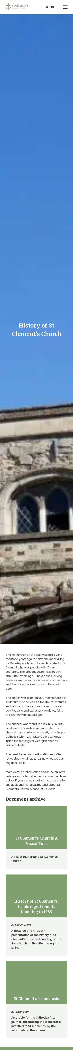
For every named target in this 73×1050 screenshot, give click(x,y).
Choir (58, 62)
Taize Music (54, 84)
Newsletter (54, 119)
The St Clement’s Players (44, 70)
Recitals (56, 77)
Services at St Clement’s (45, 34)
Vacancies (54, 126)
